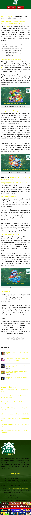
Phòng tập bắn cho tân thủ (12, 52)
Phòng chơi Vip (9, 55)
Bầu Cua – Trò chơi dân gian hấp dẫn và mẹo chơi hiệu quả (16, 372)
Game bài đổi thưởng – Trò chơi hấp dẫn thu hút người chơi (17, 365)
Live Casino (11, 16)
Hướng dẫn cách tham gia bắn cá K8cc (12, 48)
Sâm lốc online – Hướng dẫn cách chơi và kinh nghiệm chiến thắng (17, 359)
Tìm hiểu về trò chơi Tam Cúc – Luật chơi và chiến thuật (17, 353)
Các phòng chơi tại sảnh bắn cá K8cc (12, 50)
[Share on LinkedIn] (22, 338)
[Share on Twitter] (14, 338)
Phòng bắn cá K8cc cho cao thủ (13, 53)
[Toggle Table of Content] (20, 44)
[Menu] (2, 2)
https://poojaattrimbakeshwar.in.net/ (18, 488)
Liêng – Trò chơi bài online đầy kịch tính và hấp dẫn (17, 378)
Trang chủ (3, 16)
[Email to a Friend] (17, 338)
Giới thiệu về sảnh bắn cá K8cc (11, 47)
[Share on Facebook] (11, 338)
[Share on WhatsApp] (8, 338)
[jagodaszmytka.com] (15, 2)
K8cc (7, 26)
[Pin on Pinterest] (19, 338)
